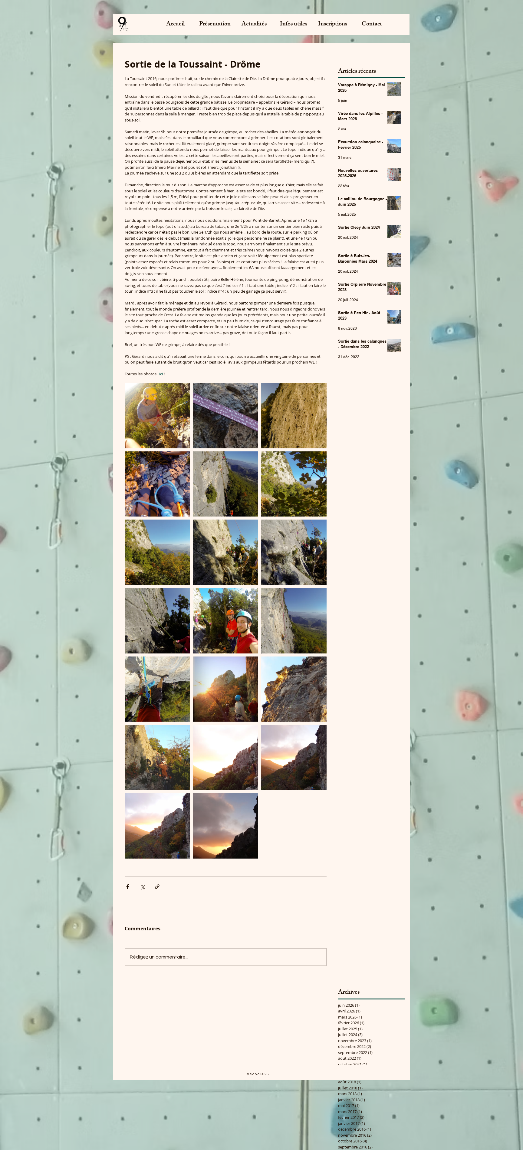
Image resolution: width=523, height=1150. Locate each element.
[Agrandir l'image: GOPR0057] (157, 552)
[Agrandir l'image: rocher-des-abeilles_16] (157, 757)
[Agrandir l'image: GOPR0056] (294, 552)
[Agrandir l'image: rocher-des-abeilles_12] (225, 826)
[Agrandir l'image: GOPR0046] (294, 620)
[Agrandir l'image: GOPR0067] (157, 415)
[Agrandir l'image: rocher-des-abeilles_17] (225, 415)
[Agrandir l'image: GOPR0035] (157, 620)
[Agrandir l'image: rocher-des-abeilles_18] (294, 689)
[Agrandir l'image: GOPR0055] (225, 552)
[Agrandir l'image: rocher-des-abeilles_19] (225, 689)
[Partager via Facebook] (127, 886)
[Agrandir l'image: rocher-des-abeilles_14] (294, 757)
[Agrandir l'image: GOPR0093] (157, 484)
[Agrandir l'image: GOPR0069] (294, 415)
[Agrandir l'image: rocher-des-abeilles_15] (225, 757)
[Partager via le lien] (157, 886)
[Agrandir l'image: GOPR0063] (225, 484)
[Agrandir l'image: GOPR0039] (157, 689)
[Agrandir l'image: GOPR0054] (225, 620)
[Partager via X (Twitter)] (142, 886)
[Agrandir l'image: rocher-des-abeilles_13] (157, 826)
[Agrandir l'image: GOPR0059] (294, 484)
